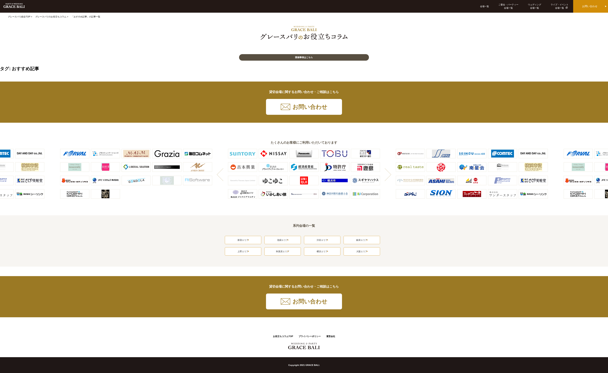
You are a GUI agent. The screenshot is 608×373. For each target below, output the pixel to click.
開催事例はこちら (304, 57)
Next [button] (388, 175)
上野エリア (243, 251)
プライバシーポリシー (310, 336)
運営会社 (330, 336)
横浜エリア (322, 251)
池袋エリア (282, 240)
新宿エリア (243, 240)
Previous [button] (220, 175)
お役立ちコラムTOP (283, 336)
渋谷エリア (322, 240)
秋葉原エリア (282, 251)
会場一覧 (484, 6)
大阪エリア (361, 251)
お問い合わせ (589, 6)
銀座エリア (361, 240)
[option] (304, 176)
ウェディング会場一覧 (534, 6)
